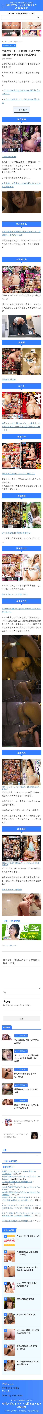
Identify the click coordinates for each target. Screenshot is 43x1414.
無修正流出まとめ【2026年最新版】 (16, 1197)
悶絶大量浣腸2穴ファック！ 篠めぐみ (18, 473)
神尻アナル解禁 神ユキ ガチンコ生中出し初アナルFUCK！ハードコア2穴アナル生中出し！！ (21, 426)
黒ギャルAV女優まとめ (26, 1314)
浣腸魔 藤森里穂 (9, 156)
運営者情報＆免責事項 (10, 1388)
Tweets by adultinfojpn (12, 1395)
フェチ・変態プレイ (10, 945)
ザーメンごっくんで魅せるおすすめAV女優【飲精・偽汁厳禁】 (26, 1058)
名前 (4, 992)
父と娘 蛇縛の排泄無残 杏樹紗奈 (16, 533)
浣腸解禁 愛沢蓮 (9, 379)
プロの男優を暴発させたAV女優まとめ (17, 1182)
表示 (26, 110)
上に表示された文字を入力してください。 (17, 1005)
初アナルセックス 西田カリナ (15, 594)
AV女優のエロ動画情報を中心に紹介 (21, 1400)
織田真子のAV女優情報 (12, 889)
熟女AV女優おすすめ (25, 1299)
